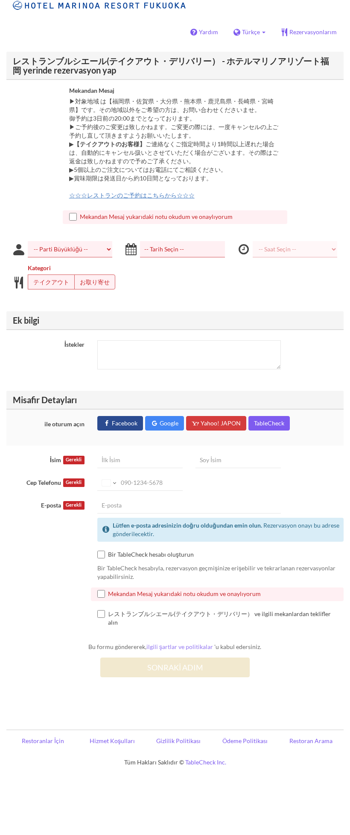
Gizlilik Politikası (178, 740)
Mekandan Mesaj (91, 90)
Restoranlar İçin (43, 740)
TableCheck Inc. (205, 762)
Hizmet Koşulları (112, 740)
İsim (66, 459)
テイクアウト (51, 282)
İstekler (74, 344)
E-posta (61, 505)
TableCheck (269, 423)
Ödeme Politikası (245, 740)
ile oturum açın (64, 424)
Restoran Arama (310, 740)
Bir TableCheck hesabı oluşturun (151, 554)
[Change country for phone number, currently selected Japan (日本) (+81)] (108, 482)
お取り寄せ (95, 282)
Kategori (39, 267)
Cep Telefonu (54, 482)
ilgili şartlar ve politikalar (179, 646)
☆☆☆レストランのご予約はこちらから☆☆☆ (132, 195)
